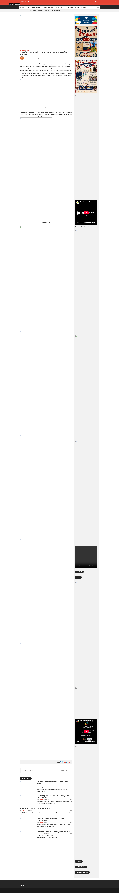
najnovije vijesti (24, 7)
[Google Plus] (65, 762)
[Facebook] (95, 1)
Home (21, 10)
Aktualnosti (35, 7)
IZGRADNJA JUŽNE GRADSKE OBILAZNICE (35, 809)
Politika (63, 7)
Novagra (38, 58)
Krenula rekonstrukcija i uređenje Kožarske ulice (53, 832)
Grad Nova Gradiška (47, 7)
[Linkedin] (67, 762)
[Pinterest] (69, 762)
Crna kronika (83, 7)
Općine (56, 7)
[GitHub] (96, 1)
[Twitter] (98, 1)
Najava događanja (73, 7)
